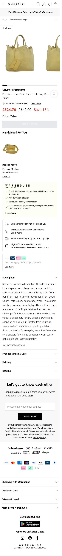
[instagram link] (22, 538)
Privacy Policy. (39, 437)
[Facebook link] (37, 538)
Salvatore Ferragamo (13, 89)
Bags (4, 20)
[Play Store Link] (30, 524)
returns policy (43, 247)
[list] (30, 54)
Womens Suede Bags (18, 20)
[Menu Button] (4, 4)
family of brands (12, 431)
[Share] (56, 19)
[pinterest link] (30, 538)
